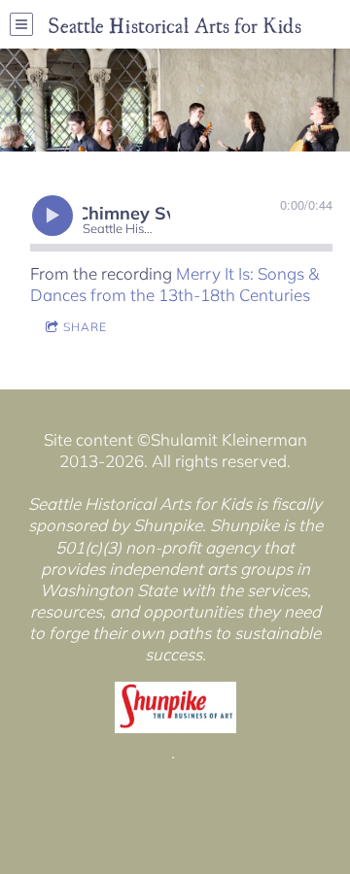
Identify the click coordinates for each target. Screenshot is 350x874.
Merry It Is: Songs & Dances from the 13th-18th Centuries (174, 284)
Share (85, 326)
